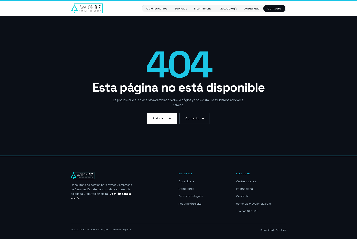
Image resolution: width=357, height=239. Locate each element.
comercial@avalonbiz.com (253, 204)
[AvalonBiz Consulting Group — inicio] (87, 8)
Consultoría (186, 181)
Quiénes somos (156, 8)
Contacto (274, 8)
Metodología (228, 8)
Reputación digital (190, 204)
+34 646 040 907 (247, 211)
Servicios (180, 8)
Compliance (186, 189)
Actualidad (252, 8)
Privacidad (267, 230)
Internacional (203, 8)
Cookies (281, 230)
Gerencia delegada (190, 196)
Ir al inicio (159, 118)
